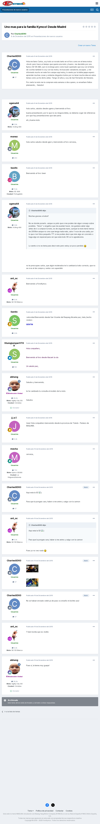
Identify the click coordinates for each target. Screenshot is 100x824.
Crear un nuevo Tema (87, 45)
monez (14, 136)
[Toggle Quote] (30, 210)
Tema (30, 811)
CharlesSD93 (14, 56)
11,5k (15, 189)
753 (15, 470)
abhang (14, 377)
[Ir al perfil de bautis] (14, 176)
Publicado (39, 56)
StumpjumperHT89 (14, 344)
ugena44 (14, 103)
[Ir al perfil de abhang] (14, 385)
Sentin (14, 312)
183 (15, 367)
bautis (14, 168)
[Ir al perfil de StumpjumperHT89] (14, 354)
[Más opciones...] (93, 56)
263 (15, 158)
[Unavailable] (32, 568)
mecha (14, 449)
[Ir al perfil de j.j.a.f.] (14, 426)
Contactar (59, 811)
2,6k (15, 333)
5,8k (15, 124)
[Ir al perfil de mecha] (14, 457)
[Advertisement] (50, 18)
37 (15, 77)
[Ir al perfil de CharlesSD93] (7, 35)
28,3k (15, 398)
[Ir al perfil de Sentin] (14, 320)
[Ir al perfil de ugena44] (14, 111)
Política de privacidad (44, 811)
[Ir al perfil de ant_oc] (14, 286)
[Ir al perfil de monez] (14, 145)
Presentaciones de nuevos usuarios (48, 36)
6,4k (15, 300)
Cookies (69, 811)
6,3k (15, 439)
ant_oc (14, 278)
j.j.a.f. (14, 417)
